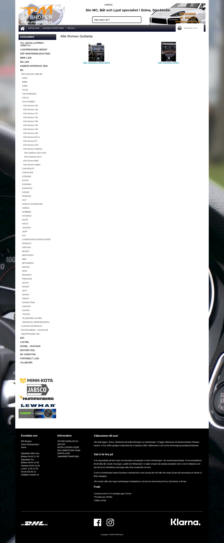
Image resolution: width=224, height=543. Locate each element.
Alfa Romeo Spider (30, 165)
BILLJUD (24, 62)
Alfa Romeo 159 (29, 125)
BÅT (22, 338)
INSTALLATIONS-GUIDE (68, 447)
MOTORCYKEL (27, 350)
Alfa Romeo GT (28, 141)
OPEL (23, 271)
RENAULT (25, 243)
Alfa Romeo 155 (29, 117)
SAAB (24, 90)
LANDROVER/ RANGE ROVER (35, 239)
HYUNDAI (25, 216)
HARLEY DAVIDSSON (31, 204)
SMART (24, 298)
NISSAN (25, 267)
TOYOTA (25, 314)
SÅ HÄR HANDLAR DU (67, 441)
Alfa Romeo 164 (29, 129)
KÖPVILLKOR (34, 28)
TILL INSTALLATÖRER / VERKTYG (32, 44)
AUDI (23, 78)
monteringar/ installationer (129, 481)
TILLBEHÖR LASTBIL (31, 318)
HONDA (25, 208)
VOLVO (24, 98)
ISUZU (24, 220)
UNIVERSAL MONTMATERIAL (35, 322)
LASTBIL (24, 342)
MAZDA (24, 251)
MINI (23, 259)
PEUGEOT (26, 275)
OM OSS (70, 28)
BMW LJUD (25, 58)
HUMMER (25, 212)
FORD (24, 86)
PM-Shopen (118, 534)
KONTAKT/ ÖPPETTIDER (53, 28)
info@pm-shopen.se (188, 21)
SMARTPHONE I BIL (30, 334)
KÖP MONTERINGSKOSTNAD (35, 53)
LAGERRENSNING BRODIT (33, 49)
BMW (23, 82)
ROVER (24, 287)
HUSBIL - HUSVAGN (30, 346)
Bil (104, 464)
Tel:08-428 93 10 (28, 472)
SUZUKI (25, 310)
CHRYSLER (26, 172)
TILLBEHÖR (26, 362)
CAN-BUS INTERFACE (31, 326)
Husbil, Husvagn (114, 464)
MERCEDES (26, 255)
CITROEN (25, 176)
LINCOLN (25, 247)
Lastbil (125, 464)
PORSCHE (26, 279)
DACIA (24, 180)
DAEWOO (25, 184)
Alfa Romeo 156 (29, 121)
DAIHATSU (26, 188)
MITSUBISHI (26, 263)
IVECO (24, 224)
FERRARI (25, 196)
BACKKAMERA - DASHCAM (34, 330)
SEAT (23, 291)
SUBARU (25, 306)
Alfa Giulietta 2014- (31, 157)
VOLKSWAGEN (28, 94)
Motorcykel (137, 464)
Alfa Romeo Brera (30, 137)
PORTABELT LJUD (29, 358)
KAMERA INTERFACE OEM (34, 66)
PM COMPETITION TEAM (68, 450)
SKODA (24, 294)
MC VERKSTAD (28, 354)
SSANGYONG (27, 302)
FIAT (23, 200)
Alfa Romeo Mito (29, 161)
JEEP (23, 231)
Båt (101, 464)
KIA (23, 235)
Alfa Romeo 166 (29, 133)
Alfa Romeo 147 (29, 113)
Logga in (108, 4)
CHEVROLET (27, 168)
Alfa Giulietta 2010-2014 (33, 153)
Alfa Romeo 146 (29, 109)
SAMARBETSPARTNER (68, 456)
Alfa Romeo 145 (29, 105)
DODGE (24, 192)
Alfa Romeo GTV (29, 145)
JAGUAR (25, 228)
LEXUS (24, 283)
